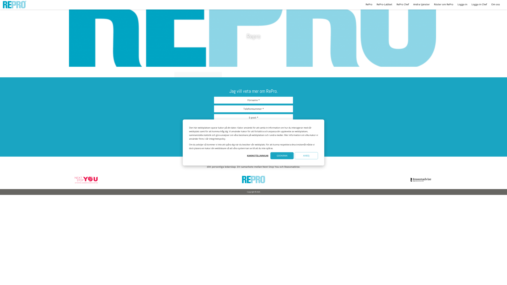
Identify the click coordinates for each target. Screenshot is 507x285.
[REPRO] (14, 7)
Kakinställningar (257, 155)
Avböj (306, 155)
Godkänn (282, 155)
